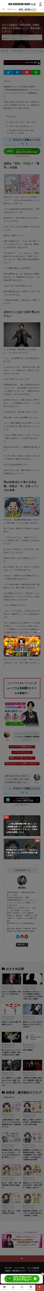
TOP (3, 9)
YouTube (4, 1289)
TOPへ (39, 1289)
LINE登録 (30, 1289)
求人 (13, 1289)
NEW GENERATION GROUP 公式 (22, 4)
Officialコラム (11, 9)
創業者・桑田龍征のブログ (27, 9)
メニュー (22, 1289)
